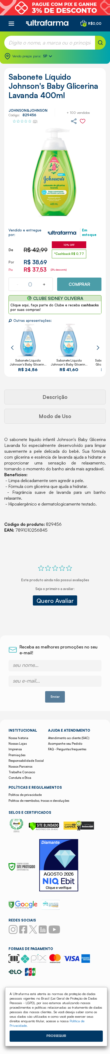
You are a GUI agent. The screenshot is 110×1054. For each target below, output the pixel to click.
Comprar (79, 284)
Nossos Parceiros (20, 766)
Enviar (55, 697)
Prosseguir (56, 1036)
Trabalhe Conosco (22, 772)
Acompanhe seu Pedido (65, 744)
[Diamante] (58, 866)
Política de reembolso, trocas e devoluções (39, 801)
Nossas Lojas (18, 744)
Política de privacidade (25, 795)
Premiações (17, 755)
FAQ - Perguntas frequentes (67, 749)
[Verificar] (44, 829)
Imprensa (15, 749)
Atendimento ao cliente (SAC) (68, 738)
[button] (12, 348)
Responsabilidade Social (26, 761)
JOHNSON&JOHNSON (28, 110)
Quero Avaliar (55, 600)
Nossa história (18, 738)
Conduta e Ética (20, 778)
